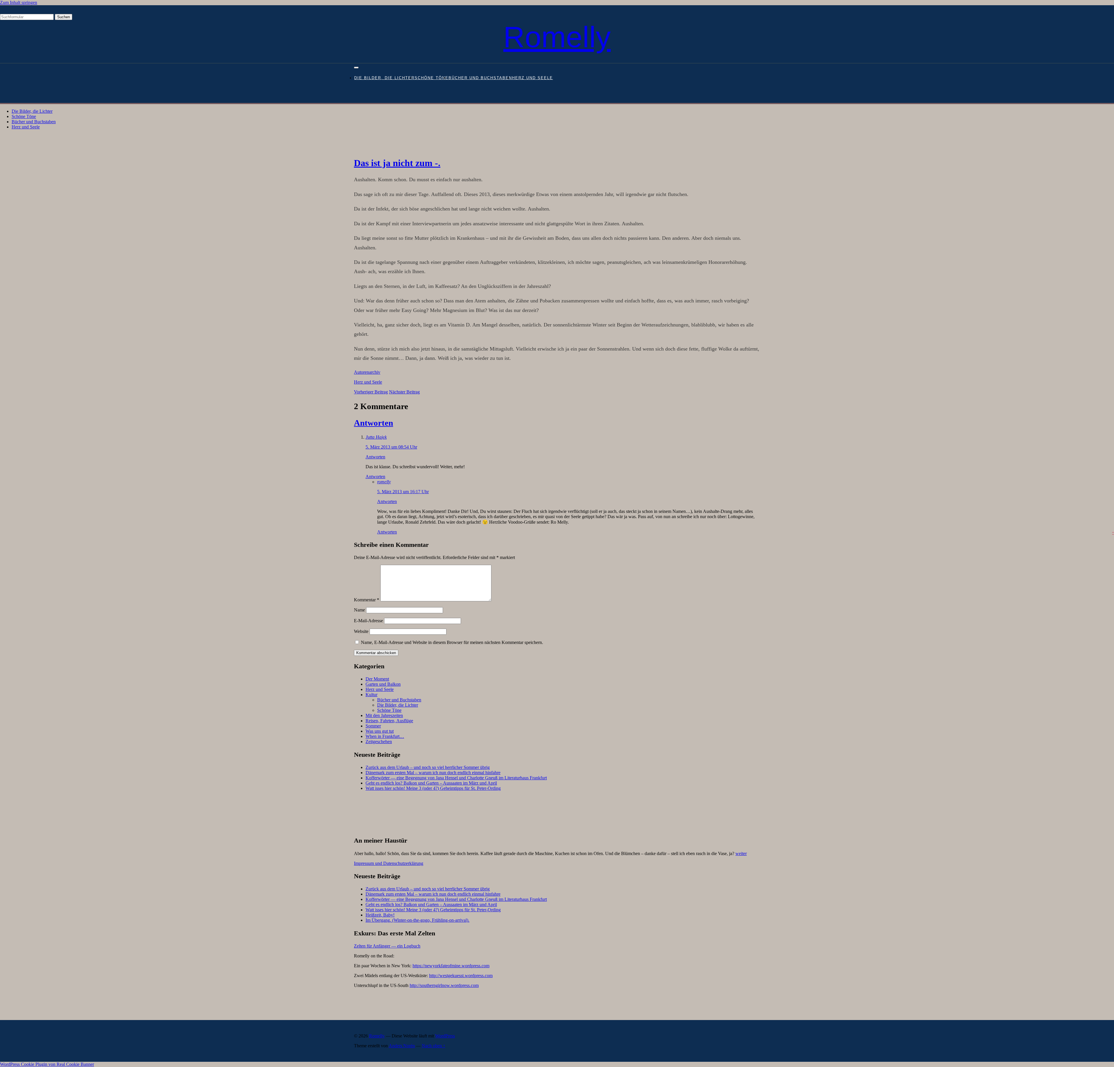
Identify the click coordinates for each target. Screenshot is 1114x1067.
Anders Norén (402, 1045)
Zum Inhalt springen (18, 2)
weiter (741, 853)
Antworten (373, 422)
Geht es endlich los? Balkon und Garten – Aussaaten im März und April (431, 783)
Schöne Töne (432, 78)
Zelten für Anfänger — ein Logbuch (387, 945)
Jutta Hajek (376, 437)
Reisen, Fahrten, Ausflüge (389, 720)
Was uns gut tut (380, 731)
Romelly (557, 37)
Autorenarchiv (367, 372)
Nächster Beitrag (404, 391)
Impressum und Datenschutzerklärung (388, 863)
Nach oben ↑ (433, 1045)
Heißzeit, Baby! (380, 914)
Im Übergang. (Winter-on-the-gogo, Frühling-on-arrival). (417, 920)
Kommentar (366, 599)
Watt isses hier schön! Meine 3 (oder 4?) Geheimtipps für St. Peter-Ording (433, 788)
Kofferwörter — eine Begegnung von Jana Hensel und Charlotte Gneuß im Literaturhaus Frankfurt (456, 777)
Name (359, 609)
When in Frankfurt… (385, 736)
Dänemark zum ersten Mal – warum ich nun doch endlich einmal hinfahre (433, 772)
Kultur (371, 694)
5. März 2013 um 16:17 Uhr (403, 491)
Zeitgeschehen (379, 741)
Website (361, 631)
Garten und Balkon (383, 684)
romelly (384, 481)
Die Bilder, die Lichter (384, 78)
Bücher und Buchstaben (480, 78)
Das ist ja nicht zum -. (397, 163)
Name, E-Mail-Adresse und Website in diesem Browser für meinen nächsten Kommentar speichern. (452, 642)
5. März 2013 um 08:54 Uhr (391, 446)
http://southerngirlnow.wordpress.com (444, 985)
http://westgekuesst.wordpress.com (461, 975)
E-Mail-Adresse (368, 620)
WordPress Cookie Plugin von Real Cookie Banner (47, 1064)
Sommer (373, 725)
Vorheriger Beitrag (371, 391)
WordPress (445, 1035)
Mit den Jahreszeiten (384, 715)
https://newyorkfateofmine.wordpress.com (451, 965)
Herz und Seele (532, 78)
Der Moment (377, 678)
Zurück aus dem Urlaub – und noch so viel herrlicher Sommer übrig (428, 767)
